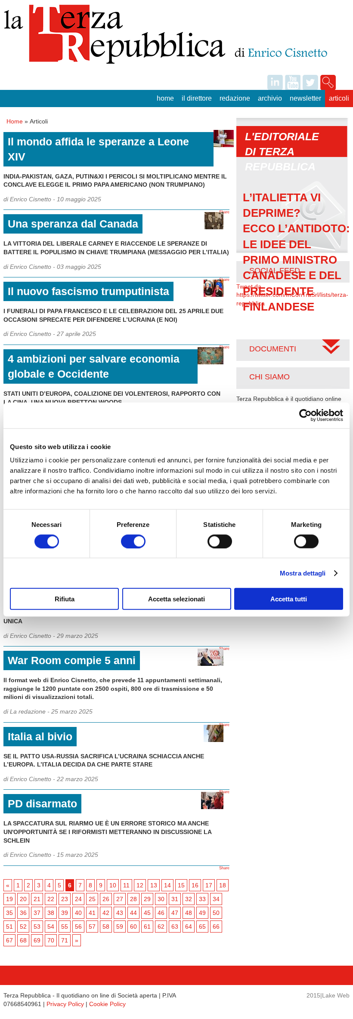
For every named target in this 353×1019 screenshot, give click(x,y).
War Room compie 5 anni (72, 660)
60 (133, 926)
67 (9, 940)
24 (78, 899)
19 (9, 899)
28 (133, 899)
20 (23, 899)
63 (174, 926)
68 (23, 940)
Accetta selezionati (176, 599)
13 (153, 885)
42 (105, 912)
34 (216, 899)
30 (161, 899)
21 (37, 899)
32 (188, 899)
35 (9, 912)
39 (64, 912)
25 (92, 899)
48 (188, 912)
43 (119, 912)
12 (139, 885)
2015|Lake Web (328, 995)
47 (174, 912)
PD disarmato (42, 803)
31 (174, 899)
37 (37, 912)
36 (23, 912)
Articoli (339, 98)
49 (202, 912)
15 (181, 885)
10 (112, 885)
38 (50, 912)
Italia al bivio (40, 736)
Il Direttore (197, 98)
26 (105, 899)
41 (92, 912)
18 (222, 885)
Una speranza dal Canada (73, 224)
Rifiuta (64, 599)
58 (105, 926)
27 (119, 899)
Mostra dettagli (303, 572)
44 (133, 912)
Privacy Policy (65, 1004)
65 (202, 926)
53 (37, 926)
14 (167, 885)
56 (78, 926)
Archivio (270, 98)
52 (23, 926)
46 (161, 912)
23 (64, 899)
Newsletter (305, 98)
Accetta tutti (288, 599)
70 (50, 940)
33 (202, 899)
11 (126, 885)
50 (216, 912)
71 (64, 940)
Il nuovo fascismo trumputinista (88, 291)
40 (78, 912)
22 (50, 899)
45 (147, 912)
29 (147, 899)
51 (9, 926)
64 (188, 926)
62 (161, 926)
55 (64, 926)
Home (165, 98)
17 (208, 885)
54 (50, 926)
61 (147, 926)
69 (37, 940)
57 (92, 926)
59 (119, 926)
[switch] (133, 541)
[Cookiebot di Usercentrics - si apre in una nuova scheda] (305, 415)
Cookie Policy (107, 1004)
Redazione (235, 98)
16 (195, 885)
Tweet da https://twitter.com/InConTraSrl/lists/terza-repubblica (292, 295)
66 (216, 926)
